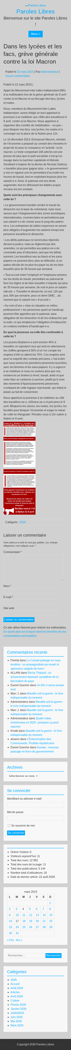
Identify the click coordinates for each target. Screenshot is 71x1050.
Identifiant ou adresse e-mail (24, 798)
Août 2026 (17, 988)
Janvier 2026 (18, 1008)
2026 (22, 522)
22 (50, 921)
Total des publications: (24, 868)
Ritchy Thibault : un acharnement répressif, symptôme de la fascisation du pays (34, 676)
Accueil (15, 983)
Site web (8, 608)
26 (30, 927)
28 (44, 927)
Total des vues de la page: (27, 864)
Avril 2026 (17, 996)
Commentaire (12, 552)
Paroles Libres (35, 11)
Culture (15, 1000)
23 (10, 927)
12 (30, 915)
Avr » (19, 940)
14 (44, 915)
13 (37, 915)
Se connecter (16, 832)
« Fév (10, 940)
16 (10, 921)
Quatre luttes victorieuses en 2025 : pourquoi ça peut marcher (34, 722)
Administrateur (49, 71)
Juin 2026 (17, 1017)
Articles (15, 992)
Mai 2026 (16, 1021)
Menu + (35, 33)
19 (30, 921)
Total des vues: (20, 860)
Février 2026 (18, 1004)
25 (24, 927)
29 (50, 927)
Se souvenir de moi (23, 825)
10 (17, 915)
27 (37, 927)
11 (23, 915)
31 (17, 933)
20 (37, 921)
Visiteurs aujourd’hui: (24, 856)
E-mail (8, 597)
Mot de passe (15, 812)
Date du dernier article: (25, 876)
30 (10, 933)
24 (17, 927)
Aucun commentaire (17, 75)
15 (50, 915)
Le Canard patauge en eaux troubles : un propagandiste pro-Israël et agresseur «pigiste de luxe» (36, 664)
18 (24, 921)
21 (44, 921)
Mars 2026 (17, 1025)
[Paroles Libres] (35, 5)
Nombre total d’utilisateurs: (27, 872)
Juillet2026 (17, 1012)
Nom (7, 586)
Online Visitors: (20, 852)
